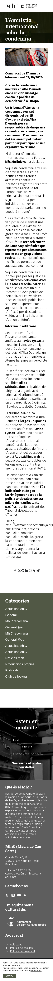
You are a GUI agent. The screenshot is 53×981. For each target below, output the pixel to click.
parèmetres (36, 970)
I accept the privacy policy (27, 753)
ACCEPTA (9, 976)
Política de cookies (21, 948)
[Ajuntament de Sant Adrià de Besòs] (26, 922)
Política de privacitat (22, 951)
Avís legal (16, 944)
